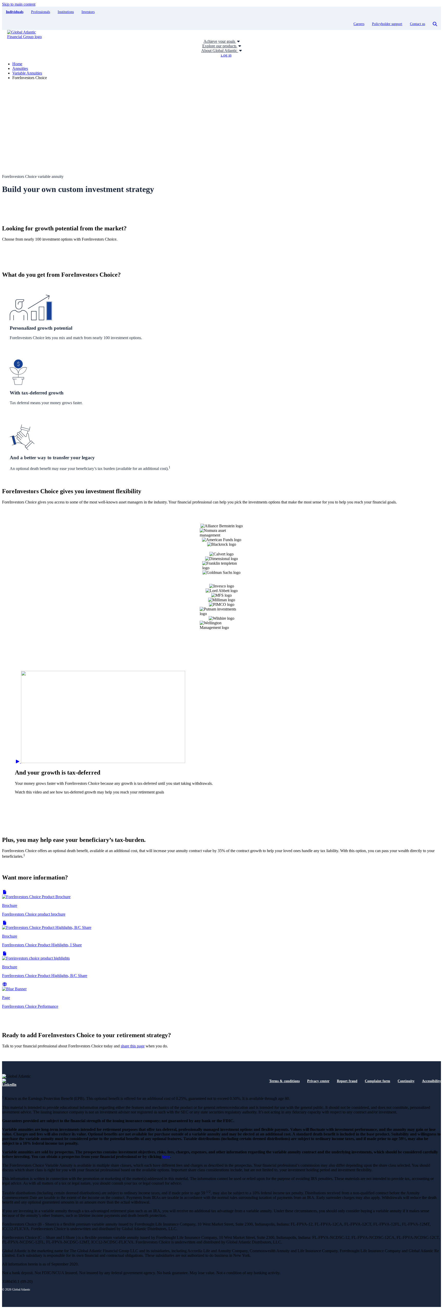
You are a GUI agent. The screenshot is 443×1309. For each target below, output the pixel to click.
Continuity (406, 1081)
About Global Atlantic (219, 50)
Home (17, 64)
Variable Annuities (27, 73)
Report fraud (347, 1081)
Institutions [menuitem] (66, 12)
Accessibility (431, 1081)
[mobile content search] (435, 24)
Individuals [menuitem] (14, 12)
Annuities (20, 68)
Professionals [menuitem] (40, 12)
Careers (359, 24)
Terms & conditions (284, 1081)
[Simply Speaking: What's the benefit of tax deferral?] (100, 761)
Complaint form (377, 1081)
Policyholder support (387, 24)
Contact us (417, 24)
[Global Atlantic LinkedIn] (9, 1083)
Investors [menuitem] (88, 12)
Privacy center (318, 1081)
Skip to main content (18, 4)
